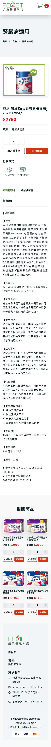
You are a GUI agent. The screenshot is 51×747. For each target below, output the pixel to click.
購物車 (12, 652)
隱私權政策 (14, 664)
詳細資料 (9, 190)
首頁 (5, 41)
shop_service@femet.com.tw (31, 687)
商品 (14, 41)
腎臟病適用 (18, 129)
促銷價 (7, 201)
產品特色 (27, 190)
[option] (25, 80)
